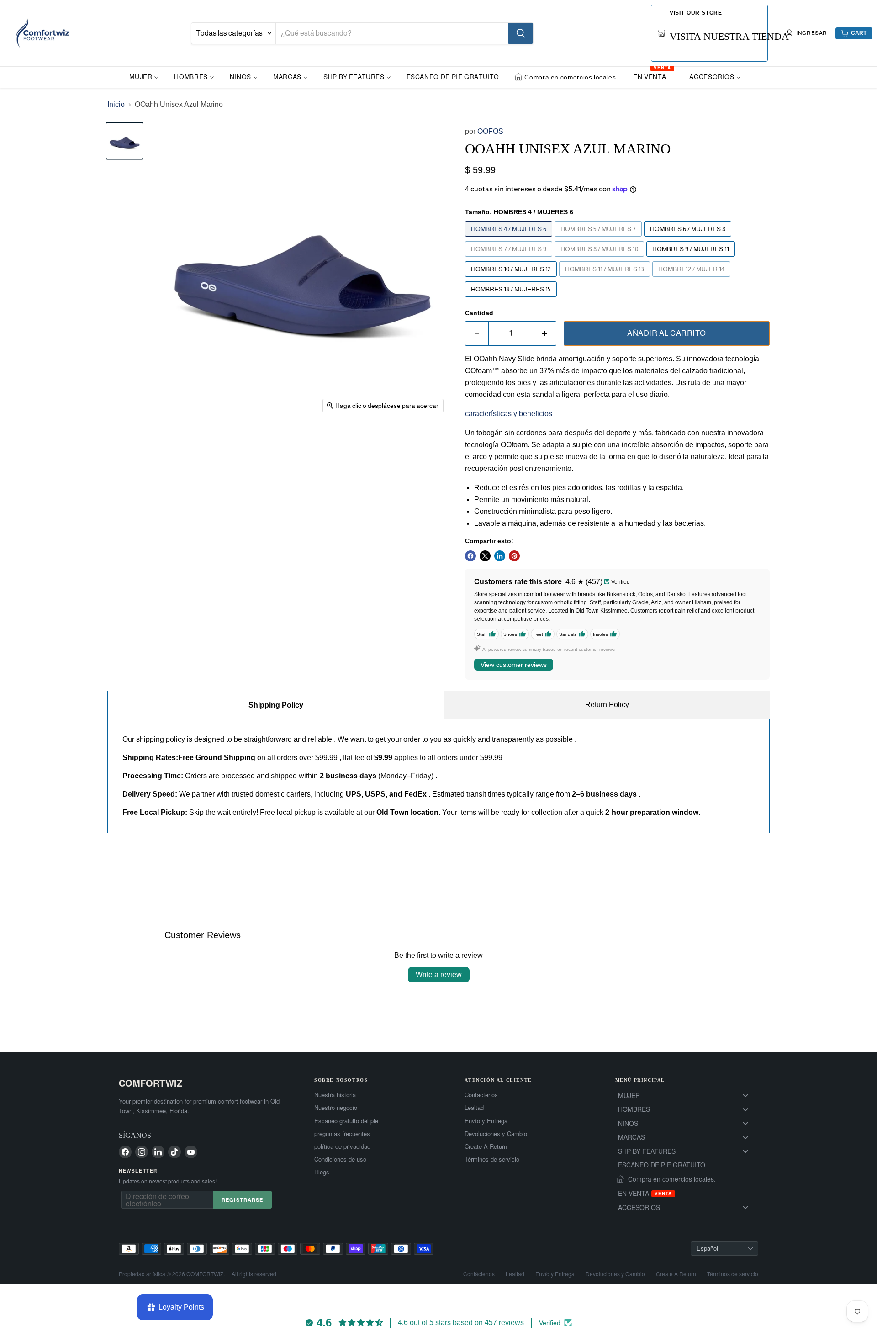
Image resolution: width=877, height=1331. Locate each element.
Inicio (116, 104)
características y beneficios (508, 413)
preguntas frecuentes (342, 1134)
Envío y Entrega (486, 1121)
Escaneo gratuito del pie (346, 1121)
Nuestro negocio (335, 1108)
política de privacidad (342, 1146)
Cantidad (479, 313)
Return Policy (607, 704)
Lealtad (474, 1108)
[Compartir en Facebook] (470, 555)
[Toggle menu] (745, 1095)
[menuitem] (144, 76)
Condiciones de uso (340, 1159)
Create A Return (486, 1146)
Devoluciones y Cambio (496, 1134)
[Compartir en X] (485, 555)
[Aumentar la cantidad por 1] (544, 333)
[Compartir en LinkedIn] (499, 555)
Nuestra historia (335, 1095)
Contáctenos (481, 1095)
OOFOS (490, 131)
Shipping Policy (275, 705)
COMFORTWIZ (150, 1082)
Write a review (439, 974)
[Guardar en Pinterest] (514, 555)
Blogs (321, 1172)
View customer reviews (514, 664)
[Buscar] (520, 33)
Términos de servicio (492, 1159)
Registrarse (242, 1199)
